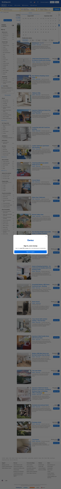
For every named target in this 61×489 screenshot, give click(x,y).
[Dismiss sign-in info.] (46, 236)
